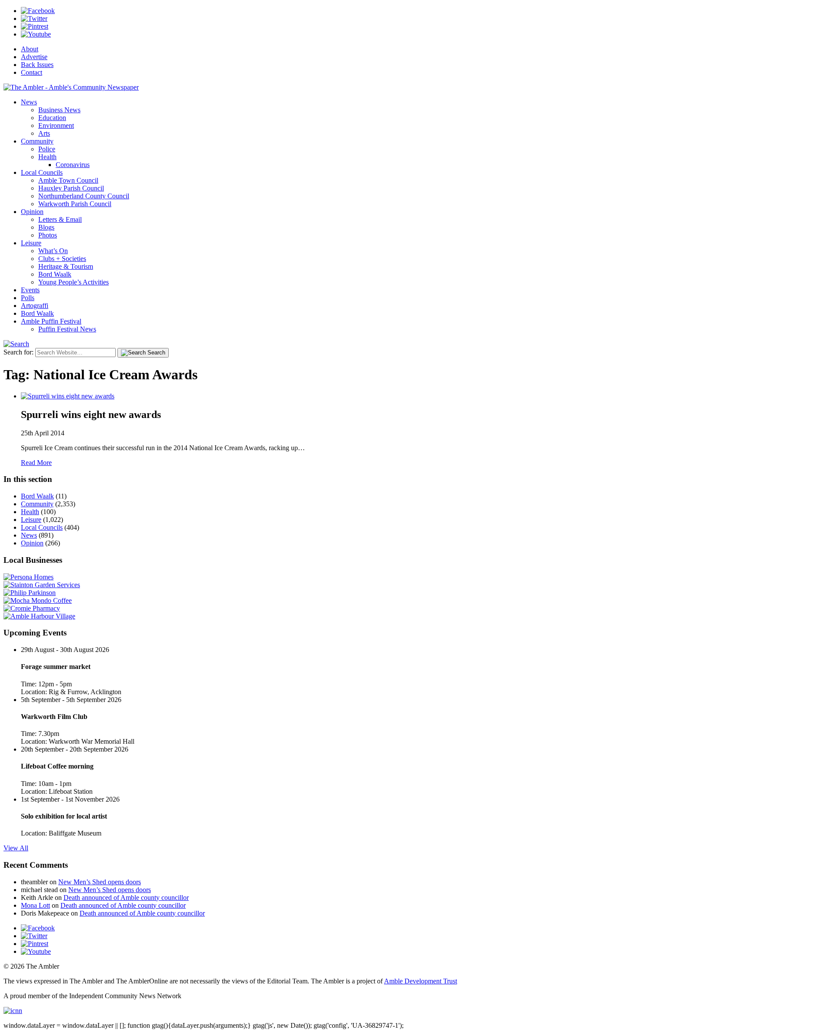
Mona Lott (35, 905)
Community (37, 141)
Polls (27, 297)
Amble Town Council (68, 180)
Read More (36, 462)
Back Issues (37, 64)
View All (15, 848)
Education (52, 117)
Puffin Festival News (67, 329)
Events (30, 290)
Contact (31, 72)
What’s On (53, 250)
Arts (44, 133)
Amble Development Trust (420, 981)
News (29, 102)
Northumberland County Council (83, 196)
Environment (56, 125)
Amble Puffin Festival (51, 321)
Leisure (31, 243)
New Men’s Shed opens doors (99, 882)
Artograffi (34, 305)
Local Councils (42, 172)
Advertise (34, 56)
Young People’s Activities (73, 282)
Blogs (46, 227)
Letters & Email (60, 219)
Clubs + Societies (62, 258)
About (29, 49)
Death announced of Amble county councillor (126, 897)
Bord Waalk (54, 274)
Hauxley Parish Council (71, 188)
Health (47, 156)
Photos (47, 235)
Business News (59, 110)
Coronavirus (73, 164)
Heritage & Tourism (65, 266)
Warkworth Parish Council (74, 203)
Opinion (32, 211)
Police (46, 149)
